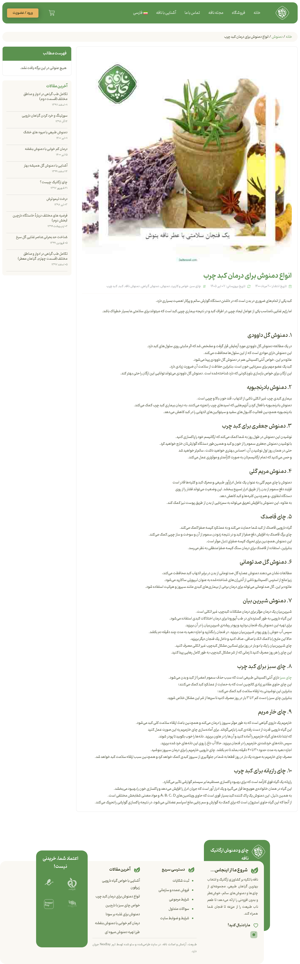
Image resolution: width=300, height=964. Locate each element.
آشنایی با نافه (166, 13)
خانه (257, 13)
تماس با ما (192, 13)
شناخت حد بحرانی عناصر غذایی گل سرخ (42, 237)
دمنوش (277, 37)
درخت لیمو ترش (57, 199)
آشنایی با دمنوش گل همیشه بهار (46, 165)
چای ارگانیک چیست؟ (54, 182)
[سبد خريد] (51, 13)
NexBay (105, 944)
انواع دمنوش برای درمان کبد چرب (117, 896)
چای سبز (286, 677)
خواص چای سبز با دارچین (122, 905)
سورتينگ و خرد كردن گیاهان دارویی (45, 115)
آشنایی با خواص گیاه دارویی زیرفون (121, 884)
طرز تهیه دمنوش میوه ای (122, 932)
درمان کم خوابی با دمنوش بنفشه (46, 149)
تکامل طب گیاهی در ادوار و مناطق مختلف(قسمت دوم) (45, 96)
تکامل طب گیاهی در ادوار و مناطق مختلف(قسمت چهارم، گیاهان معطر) (43, 256)
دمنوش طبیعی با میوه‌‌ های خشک (45, 132)
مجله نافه (215, 13)
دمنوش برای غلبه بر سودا (123, 914)
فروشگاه (238, 13)
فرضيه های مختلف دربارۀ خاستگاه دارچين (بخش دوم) (40, 218)
